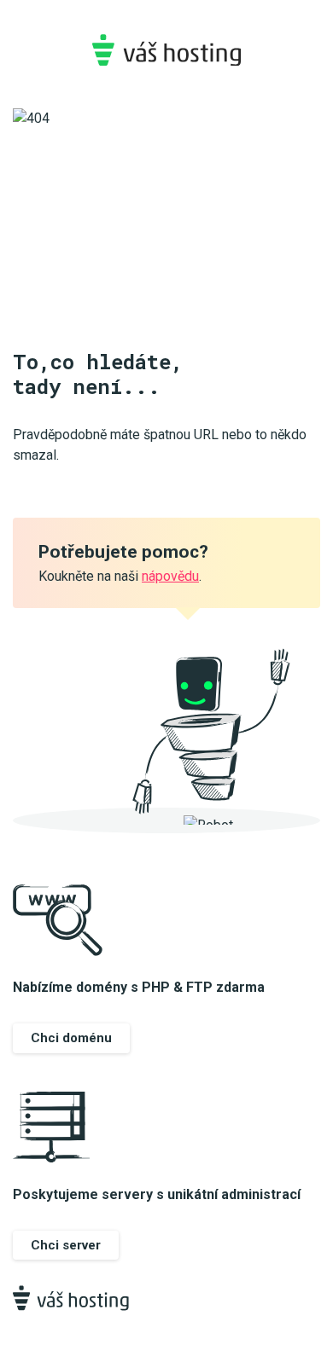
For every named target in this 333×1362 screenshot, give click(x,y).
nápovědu (170, 576)
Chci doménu (71, 1038)
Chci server (66, 1245)
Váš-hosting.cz (166, 50)
